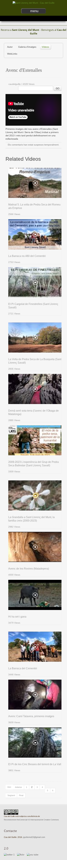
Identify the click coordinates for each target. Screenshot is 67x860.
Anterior (18, 787)
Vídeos (45, 47)
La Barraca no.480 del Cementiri (27, 256)
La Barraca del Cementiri (22, 668)
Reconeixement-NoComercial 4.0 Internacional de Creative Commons (31, 820)
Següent (11, 795)
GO (57, 88)
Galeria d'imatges (27, 47)
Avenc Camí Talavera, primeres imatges (31, 716)
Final (21, 795)
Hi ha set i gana (17, 616)
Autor (10, 47)
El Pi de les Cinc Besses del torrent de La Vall (34, 764)
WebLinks (12, 54)
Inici (9, 787)
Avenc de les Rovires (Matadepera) (28, 568)
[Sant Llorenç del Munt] (33, 3)
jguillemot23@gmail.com (34, 837)
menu (34, 11)
